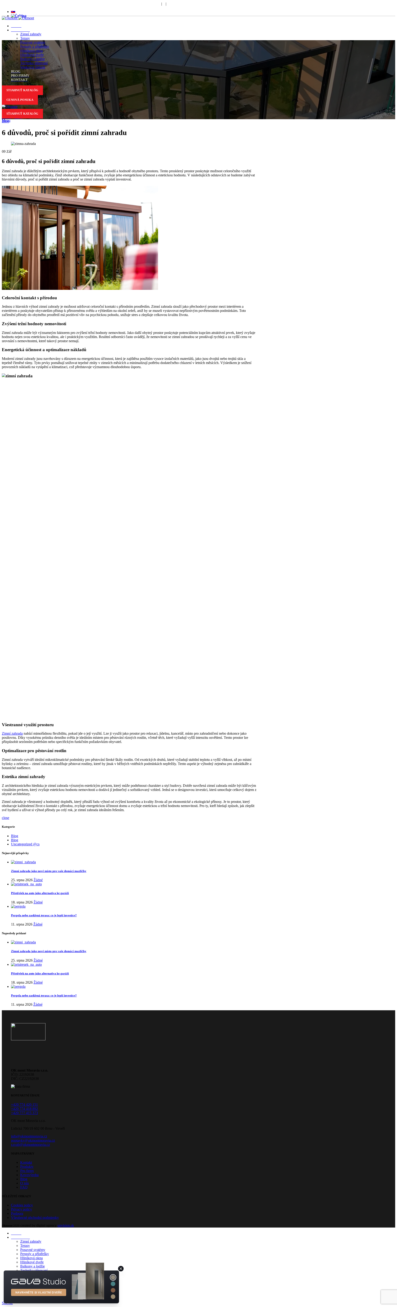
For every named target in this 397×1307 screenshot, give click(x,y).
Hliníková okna (31, 51)
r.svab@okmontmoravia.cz (30, 1144)
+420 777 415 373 (24, 1113)
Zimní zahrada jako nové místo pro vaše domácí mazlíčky (48, 871)
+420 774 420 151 (24, 1105)
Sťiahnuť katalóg (22, 113)
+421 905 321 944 (53, 4)
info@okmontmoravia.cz (29, 1136)
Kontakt (26, 1162)
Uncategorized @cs (25, 844)
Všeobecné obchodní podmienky (35, 1217)
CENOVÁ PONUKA (19, 100)
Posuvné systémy (32, 42)
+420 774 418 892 (24, 1109)
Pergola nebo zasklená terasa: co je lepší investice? (44, 915)
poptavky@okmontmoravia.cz (33, 1140)
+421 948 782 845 (17, 4)
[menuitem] (13, 12)
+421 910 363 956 (88, 4)
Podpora (154, 4)
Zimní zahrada (12, 733)
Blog (5, 121)
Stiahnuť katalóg (22, 90)
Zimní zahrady (30, 34)
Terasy (25, 38)
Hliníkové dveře (32, 55)
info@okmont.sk (125, 4)
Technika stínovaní (34, 63)
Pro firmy (27, 1171)
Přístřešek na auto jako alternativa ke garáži (40, 893)
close (5, 818)
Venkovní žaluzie (32, 67)
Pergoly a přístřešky (34, 46)
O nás (24, 1183)
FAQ (173, 4)
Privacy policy (21, 1209)
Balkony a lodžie (32, 59)
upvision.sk (65, 1225)
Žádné (38, 880)
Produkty (27, 1167)
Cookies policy (22, 1205)
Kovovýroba (29, 1175)
